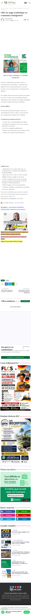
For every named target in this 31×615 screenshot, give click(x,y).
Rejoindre (27, 612)
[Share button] (16, 283)
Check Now (4, 609)
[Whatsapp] (13, 283)
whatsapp (24, 511)
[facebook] (11, 587)
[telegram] (20, 587)
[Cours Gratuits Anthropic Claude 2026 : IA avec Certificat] (6, 543)
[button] (25, 3)
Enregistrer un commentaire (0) (15, 357)
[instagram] (18, 587)
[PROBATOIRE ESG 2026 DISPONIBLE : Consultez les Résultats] (6, 563)
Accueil (2, 8)
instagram (9, 515)
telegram (8, 519)
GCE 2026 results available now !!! (21, 532)
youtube (24, 515)
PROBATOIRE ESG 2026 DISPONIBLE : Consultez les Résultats (19, 562)
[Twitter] (9, 283)
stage (6, 8)
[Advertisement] (15, 37)
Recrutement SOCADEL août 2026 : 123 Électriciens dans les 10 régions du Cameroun (21, 572)
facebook (9, 511)
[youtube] (15, 587)
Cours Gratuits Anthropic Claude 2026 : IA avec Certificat (20, 542)
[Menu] (2, 2)
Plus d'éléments (25, 301)
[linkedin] (13, 587)
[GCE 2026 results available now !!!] (6, 533)
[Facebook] (6, 283)
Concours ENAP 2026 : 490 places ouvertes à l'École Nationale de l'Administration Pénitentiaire (21, 552)
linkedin (24, 519)
